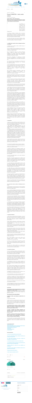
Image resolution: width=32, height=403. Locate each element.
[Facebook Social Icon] (1, 382)
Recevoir (19, 382)
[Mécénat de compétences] (11, 363)
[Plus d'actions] (24, 12)
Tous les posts (8, 9)
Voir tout (24, 359)
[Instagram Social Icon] (2, 382)
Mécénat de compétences (10, 366)
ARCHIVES (12, 9)
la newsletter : (23, 382)
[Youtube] (3, 382)
